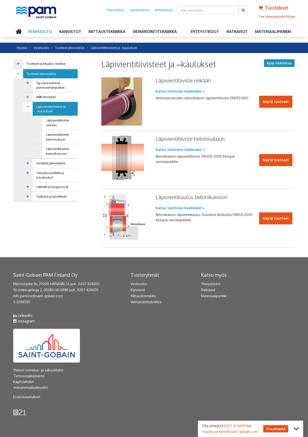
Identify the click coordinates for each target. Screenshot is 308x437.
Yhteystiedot (204, 31)
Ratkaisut (237, 31)
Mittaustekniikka (107, 31)
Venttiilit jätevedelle (50, 163)
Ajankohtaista (139, 10)
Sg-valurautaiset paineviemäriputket (50, 85)
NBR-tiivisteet (46, 97)
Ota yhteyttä (275, 429)
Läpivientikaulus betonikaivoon (58, 151)
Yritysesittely (115, 10)
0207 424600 (235, 426)
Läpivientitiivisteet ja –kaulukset (114, 48)
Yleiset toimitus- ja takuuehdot (38, 370)
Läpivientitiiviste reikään (57, 122)
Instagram (26, 321)
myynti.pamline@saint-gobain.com (230, 431)
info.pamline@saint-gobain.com (38, 296)
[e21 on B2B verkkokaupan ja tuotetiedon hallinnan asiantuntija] (19, 412)
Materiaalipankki (273, 31)
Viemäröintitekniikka (155, 31)
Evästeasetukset (26, 397)
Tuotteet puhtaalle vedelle (46, 64)
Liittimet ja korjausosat (52, 187)
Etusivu (22, 48)
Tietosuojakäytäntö (29, 376)
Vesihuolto (40, 31)
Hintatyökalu (164, 10)
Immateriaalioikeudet (30, 387)
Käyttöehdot (23, 381)
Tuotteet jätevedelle (70, 48)
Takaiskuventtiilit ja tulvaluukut (50, 175)
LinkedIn (24, 315)
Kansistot (70, 31)
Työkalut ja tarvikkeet (51, 196)
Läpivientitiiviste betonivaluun (57, 137)
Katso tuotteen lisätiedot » (180, 91)
